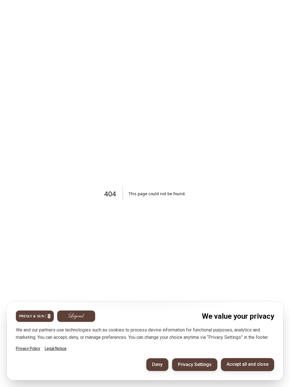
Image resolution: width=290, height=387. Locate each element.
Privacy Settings (195, 364)
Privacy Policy (28, 348)
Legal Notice (56, 348)
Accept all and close (247, 364)
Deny (157, 364)
